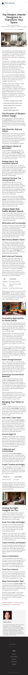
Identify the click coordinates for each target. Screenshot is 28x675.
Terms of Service (14, 656)
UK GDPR (14, 664)
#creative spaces (15, 604)
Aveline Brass (21, 29)
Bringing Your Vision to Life (9, 108)
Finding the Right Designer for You (11, 110)
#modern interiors (19, 602)
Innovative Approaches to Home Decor (12, 105)
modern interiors (10, 57)
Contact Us (14, 659)
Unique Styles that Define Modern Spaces (13, 103)
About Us (14, 654)
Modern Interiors (15, 25)
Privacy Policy (14, 661)
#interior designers (7, 602)
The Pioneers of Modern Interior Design (12, 100)
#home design (6, 604)
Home (8, 25)
